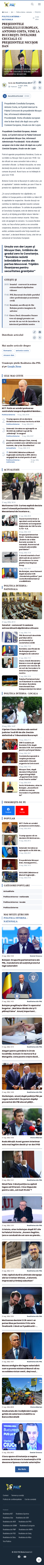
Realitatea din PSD (9, 1533)
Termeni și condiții (17, 1495)
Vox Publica (7, 1541)
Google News (14, 366)
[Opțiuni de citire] (39, 1560)
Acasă (6, 12)
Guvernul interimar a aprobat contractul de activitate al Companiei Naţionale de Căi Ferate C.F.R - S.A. (30, 524)
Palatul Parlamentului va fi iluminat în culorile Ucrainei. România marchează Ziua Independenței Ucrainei (30, 684)
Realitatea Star (8, 1518)
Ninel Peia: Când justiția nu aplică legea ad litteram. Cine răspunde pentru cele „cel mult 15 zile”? (19, 1187)
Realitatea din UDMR (10, 1526)
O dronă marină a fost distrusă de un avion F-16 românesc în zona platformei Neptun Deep (29, 560)
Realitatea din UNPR (26, 1530)
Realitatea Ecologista (27, 1526)
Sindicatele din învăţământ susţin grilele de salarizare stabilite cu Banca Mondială (20, 1414)
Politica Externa (8, 415)
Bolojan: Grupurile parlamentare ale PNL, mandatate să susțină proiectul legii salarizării (21, 963)
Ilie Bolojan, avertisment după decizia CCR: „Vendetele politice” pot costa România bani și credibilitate (30, 576)
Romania (8, 350)
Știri (12, 12)
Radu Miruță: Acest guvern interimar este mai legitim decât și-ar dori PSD (21, 1143)
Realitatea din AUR (9, 1522)
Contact (5, 1495)
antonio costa (22, 350)
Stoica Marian (36, 1138)
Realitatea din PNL (25, 83)
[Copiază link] (34, 82)
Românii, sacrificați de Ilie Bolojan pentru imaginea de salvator (23, 308)
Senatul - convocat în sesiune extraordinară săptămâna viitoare (23, 287)
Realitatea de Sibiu (9, 1537)
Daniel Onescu (36, 956)
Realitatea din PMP (9, 1530)
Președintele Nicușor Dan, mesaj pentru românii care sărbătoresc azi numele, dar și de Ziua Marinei (23, 443)
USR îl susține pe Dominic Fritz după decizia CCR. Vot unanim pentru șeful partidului (30, 746)
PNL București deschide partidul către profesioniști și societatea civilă (25, 297)
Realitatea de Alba (25, 1537)
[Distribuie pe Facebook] (40, 82)
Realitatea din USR (22, 1518)
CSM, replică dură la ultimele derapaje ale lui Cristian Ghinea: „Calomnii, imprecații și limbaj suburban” (22, 1277)
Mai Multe (22, 1469)
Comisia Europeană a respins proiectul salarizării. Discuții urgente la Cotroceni (29, 760)
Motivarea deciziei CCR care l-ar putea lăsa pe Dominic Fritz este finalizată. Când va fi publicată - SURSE (19, 1325)
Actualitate (11, 448)
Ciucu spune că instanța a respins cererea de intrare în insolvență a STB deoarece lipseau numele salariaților (21, 1459)
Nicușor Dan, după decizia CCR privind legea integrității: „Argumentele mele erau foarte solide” (28, 774)
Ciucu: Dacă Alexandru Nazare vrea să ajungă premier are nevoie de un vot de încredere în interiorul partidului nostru (24, 320)
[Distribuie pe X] (40, 88)
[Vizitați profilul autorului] (4, 85)
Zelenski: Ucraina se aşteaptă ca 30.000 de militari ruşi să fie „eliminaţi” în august (21, 431)
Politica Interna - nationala (24, 12)
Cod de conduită (30, 1499)
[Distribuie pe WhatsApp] (34, 88)
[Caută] (32, 5)
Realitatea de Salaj (25, 1533)
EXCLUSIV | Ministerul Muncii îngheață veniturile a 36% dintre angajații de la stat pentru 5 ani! (21, 455)
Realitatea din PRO (25, 1522)
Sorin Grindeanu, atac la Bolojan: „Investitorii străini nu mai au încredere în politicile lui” (30, 790)
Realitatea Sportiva (22, 1514)
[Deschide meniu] (39, 4)
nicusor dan (9, 355)
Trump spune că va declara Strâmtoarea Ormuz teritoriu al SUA (23, 420)
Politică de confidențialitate (12, 1499)
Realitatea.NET (8, 1514)
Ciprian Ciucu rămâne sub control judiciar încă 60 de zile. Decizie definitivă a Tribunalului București (20, 732)
